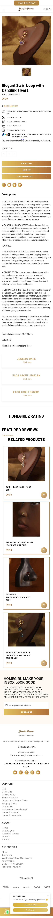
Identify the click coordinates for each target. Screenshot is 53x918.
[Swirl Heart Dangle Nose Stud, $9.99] (26, 464)
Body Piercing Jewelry (13, 864)
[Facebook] (4, 185)
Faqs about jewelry (26, 375)
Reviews (6, 837)
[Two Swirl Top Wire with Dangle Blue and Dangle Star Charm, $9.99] (26, 630)
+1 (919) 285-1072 (28, 747)
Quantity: (7, 148)
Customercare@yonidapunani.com (26, 755)
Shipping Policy (9, 803)
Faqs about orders (26, 392)
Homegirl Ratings (10, 834)
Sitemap (6, 839)
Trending (7, 855)
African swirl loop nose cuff (18, 598)
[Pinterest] (20, 185)
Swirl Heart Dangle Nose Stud (18, 488)
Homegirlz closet (10, 812)
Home (5, 828)
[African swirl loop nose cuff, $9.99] (26, 575)
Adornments (8, 861)
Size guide (7, 792)
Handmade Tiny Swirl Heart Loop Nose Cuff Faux (19, 543)
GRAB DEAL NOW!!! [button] (26, 3)
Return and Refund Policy (15, 800)
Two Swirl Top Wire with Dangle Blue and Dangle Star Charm (18, 655)
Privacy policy (8, 795)
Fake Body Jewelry (11, 867)
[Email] (9, 185)
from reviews (7, 435)
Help (4, 789)
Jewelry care (26, 358)
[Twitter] (14, 185)
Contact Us (7, 806)
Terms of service (10, 798)
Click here (27, 362)
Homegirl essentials (11, 815)
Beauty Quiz (8, 831)
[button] (10, 106)
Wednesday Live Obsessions (17, 858)
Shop (5, 852)
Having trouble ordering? (14, 809)
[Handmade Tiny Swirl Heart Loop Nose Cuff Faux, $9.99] (26, 519)
